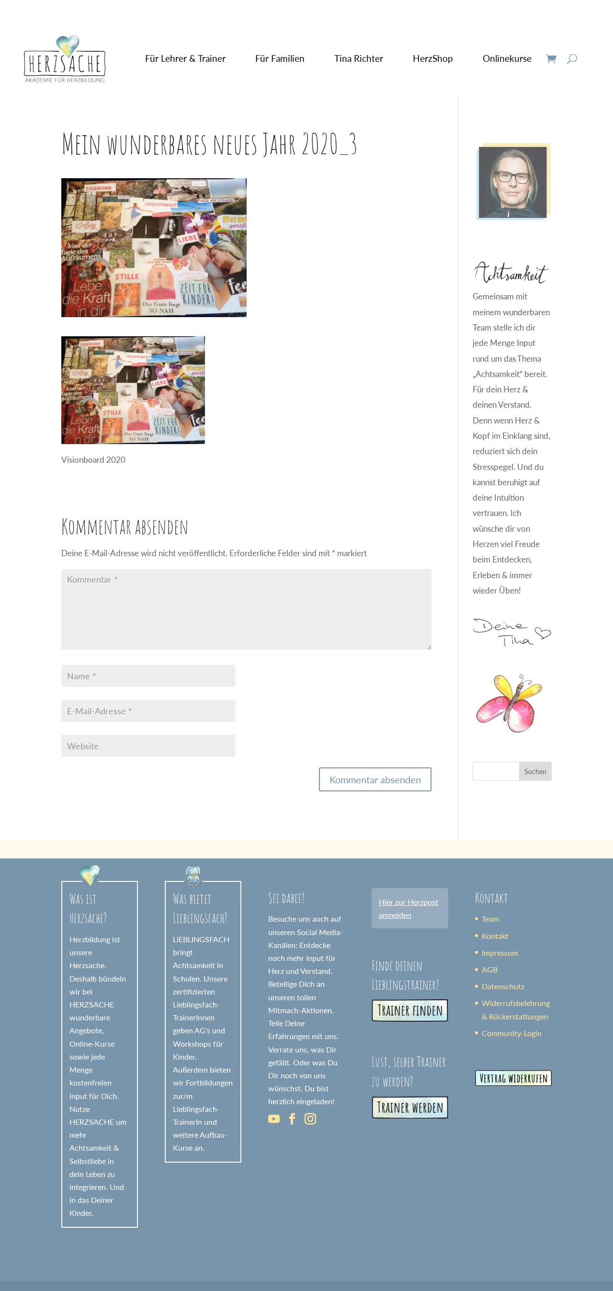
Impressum (500, 952)
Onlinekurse (507, 58)
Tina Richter (358, 58)
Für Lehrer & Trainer (185, 58)
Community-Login (512, 1033)
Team (490, 918)
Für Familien (280, 58)
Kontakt (495, 935)
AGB (490, 969)
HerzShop (433, 58)
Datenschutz (503, 986)
